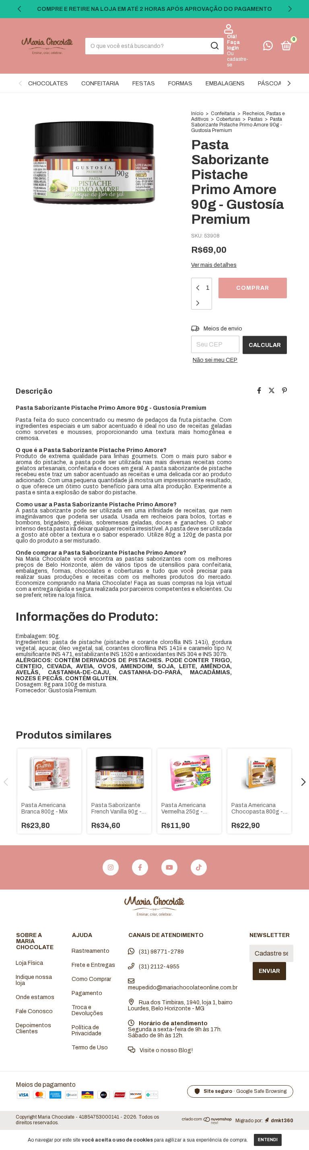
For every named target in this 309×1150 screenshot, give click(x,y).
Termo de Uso (90, 1048)
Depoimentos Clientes (33, 1028)
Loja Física (29, 963)
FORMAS (180, 84)
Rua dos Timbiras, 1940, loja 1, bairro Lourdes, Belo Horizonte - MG (180, 1005)
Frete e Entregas (93, 965)
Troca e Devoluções (87, 1010)
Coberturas (228, 119)
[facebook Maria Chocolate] (140, 867)
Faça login (233, 45)
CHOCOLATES (48, 84)
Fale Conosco (34, 1011)
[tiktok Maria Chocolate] (199, 867)
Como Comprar (91, 979)
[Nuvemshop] (207, 1122)
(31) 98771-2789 (161, 952)
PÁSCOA (270, 84)
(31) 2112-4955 (158, 967)
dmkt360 (282, 1120)
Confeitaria (223, 113)
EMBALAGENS (225, 84)
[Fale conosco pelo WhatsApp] (268, 47)
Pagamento (87, 993)
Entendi (268, 1140)
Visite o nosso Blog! (165, 1050)
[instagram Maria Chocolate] (111, 867)
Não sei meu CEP (215, 360)
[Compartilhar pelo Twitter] (271, 390)
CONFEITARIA (100, 84)
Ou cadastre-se (237, 59)
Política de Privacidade (86, 1030)
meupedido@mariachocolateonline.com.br (182, 988)
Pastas (255, 119)
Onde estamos (35, 997)
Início (197, 113)
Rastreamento (90, 951)
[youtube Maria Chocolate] (169, 867)
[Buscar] (214, 46)
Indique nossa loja (34, 980)
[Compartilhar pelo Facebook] (259, 390)
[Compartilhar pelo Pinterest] (284, 390)
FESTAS (143, 84)
